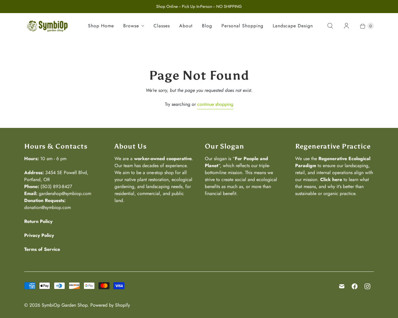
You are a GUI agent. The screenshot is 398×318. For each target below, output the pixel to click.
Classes (162, 25)
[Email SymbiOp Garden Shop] (341, 286)
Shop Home (101, 25)
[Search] (330, 26)
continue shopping (215, 104)
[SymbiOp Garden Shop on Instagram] (367, 286)
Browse (131, 25)
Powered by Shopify (110, 305)
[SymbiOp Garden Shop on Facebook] (354, 286)
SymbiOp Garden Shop (64, 305)
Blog (207, 25)
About (186, 25)
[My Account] (346, 26)
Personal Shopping (242, 25)
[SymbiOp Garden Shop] (47, 26)
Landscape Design (293, 25)
